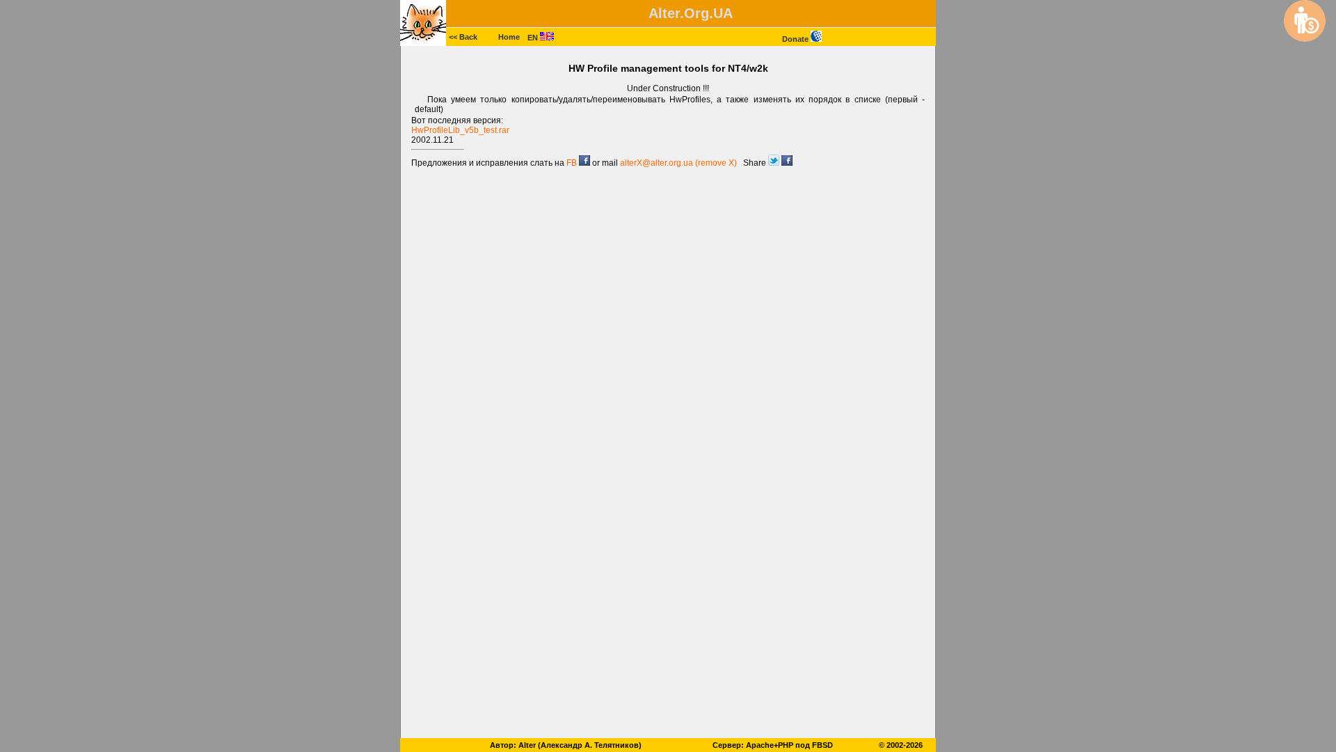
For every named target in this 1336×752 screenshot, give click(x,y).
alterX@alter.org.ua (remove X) (678, 163)
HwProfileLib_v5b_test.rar (460, 130)
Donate (796, 39)
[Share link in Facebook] (787, 163)
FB (572, 163)
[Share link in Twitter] (774, 163)
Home (509, 37)
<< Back (463, 37)
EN (533, 37)
